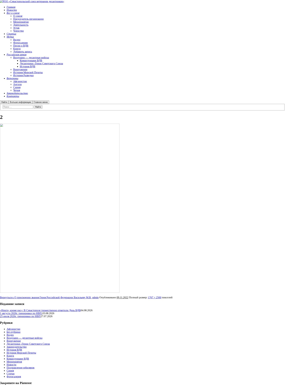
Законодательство (17, 346)
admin (95, 297)
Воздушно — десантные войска (24, 337)
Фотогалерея (14, 376)
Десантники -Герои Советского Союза (28, 343)
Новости (11, 364)
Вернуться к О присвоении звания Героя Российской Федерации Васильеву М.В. (46, 297)
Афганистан (13, 329)
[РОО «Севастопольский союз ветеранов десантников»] (32, 1)
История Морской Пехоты (21, 352)
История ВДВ (14, 349)
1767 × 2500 (154, 297)
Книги (10, 355)
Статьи (11, 373)
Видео (10, 335)
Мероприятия (14, 361)
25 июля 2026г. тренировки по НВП (20, 316)
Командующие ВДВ (18, 358)
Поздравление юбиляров (20, 367)
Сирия (10, 370)
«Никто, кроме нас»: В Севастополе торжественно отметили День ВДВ (40, 310)
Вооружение (14, 340)
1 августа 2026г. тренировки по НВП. (21, 313)
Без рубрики (13, 332)
